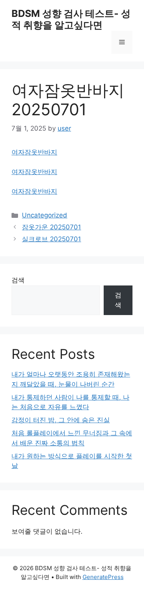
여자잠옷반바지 (34, 152)
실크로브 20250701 (51, 239)
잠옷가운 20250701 (51, 227)
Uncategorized (44, 215)
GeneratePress (103, 577)
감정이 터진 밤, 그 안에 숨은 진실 (61, 420)
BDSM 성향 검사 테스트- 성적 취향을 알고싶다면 (71, 19)
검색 (18, 280)
